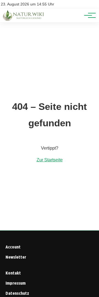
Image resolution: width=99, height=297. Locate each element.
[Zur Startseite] (24, 19)
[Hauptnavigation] (88, 15)
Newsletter (16, 257)
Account (13, 247)
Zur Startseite (50, 160)
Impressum (16, 283)
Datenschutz (17, 293)
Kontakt (13, 273)
